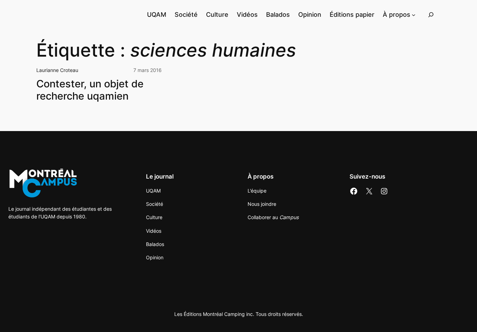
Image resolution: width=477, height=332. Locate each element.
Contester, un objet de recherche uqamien (90, 90)
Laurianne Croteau (57, 70)
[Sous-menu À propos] (414, 14)
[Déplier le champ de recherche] (431, 14)
